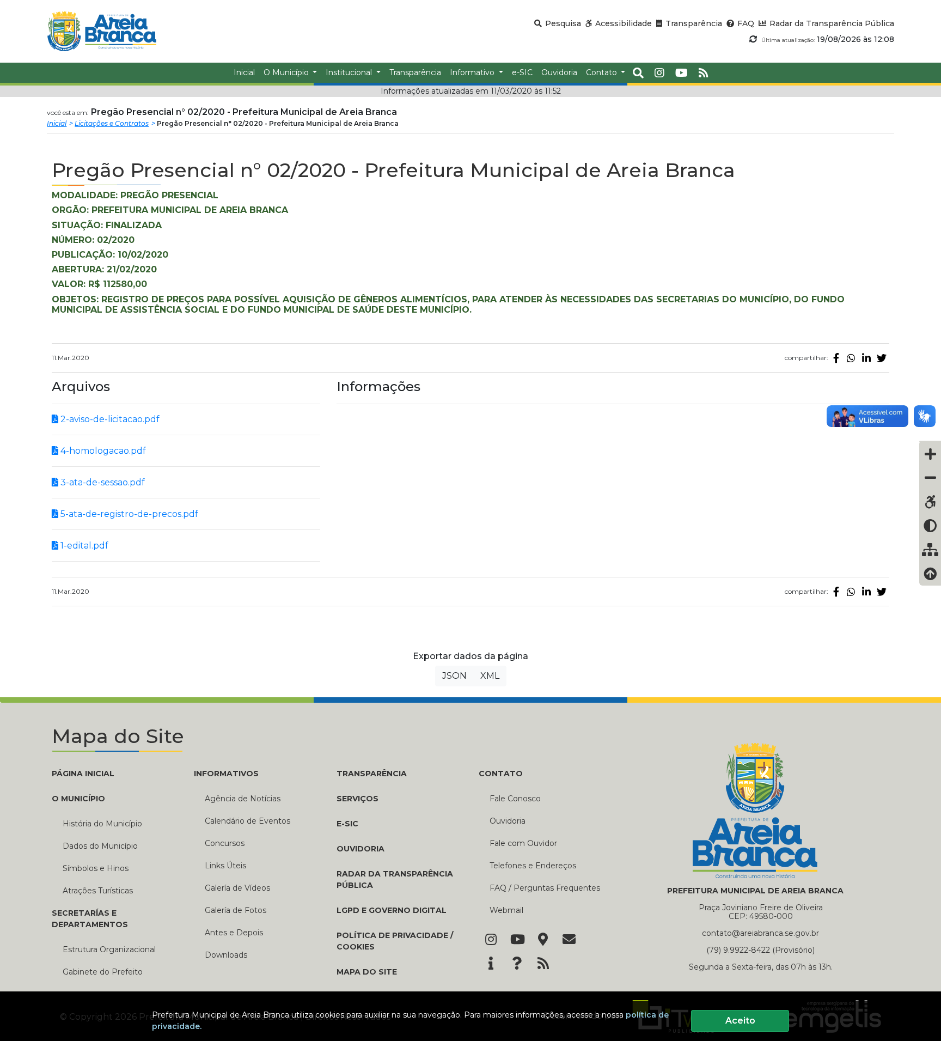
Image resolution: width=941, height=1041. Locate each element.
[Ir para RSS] (542, 964)
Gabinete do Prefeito (103, 972)
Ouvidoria (508, 821)
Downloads (226, 955)
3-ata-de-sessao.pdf (101, 482)
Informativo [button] (473, 72)
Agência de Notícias (242, 798)
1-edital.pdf (83, 545)
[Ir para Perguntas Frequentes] (516, 964)
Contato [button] (602, 72)
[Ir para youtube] (681, 73)
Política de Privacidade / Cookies (395, 941)
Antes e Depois (234, 932)
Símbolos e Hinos (96, 868)
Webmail (506, 910)
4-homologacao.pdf (102, 451)
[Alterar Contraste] (930, 526)
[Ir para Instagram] (490, 940)
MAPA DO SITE (367, 972)
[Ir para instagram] (659, 73)
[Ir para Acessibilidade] (930, 502)
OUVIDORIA (360, 849)
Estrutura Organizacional (109, 949)
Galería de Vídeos (237, 888)
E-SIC (347, 824)
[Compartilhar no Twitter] (881, 358)
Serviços (357, 798)
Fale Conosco (515, 798)
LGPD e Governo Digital (392, 910)
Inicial (56, 123)
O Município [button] (287, 72)
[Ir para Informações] (490, 964)
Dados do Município (100, 846)
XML (489, 676)
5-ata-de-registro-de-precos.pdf (128, 514)
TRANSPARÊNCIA (372, 773)
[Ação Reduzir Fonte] (930, 478)
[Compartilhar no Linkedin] (866, 358)
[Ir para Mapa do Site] (542, 940)
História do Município (102, 824)
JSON (454, 676)
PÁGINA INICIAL (83, 773)
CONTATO (501, 773)
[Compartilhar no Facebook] (836, 358)
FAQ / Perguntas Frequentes (545, 888)
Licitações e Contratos (112, 123)
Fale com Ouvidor (523, 843)
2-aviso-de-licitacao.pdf (109, 419)
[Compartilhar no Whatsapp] (851, 358)
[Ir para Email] (569, 940)
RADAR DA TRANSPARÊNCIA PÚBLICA (395, 879)
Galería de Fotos (235, 910)
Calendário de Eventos (247, 821)
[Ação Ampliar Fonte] (930, 454)
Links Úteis (225, 865)
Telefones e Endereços (533, 865)
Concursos (225, 843)
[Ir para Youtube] (516, 940)
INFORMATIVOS (226, 773)
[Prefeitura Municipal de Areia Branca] (101, 31)
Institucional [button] (350, 72)
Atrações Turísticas (98, 891)
